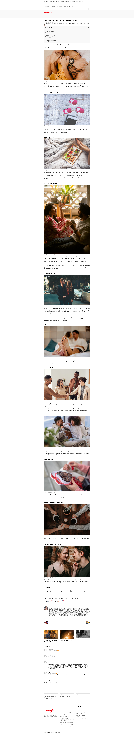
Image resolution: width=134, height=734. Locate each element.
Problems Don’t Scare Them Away (51, 39)
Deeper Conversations (49, 31)
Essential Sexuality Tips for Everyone (51, 6)
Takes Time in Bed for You (50, 33)
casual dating (50, 23)
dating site (58, 23)
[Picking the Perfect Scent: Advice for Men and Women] (83, 634)
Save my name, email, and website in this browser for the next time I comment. (58, 696)
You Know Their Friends (50, 35)
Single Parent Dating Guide (69, 3)
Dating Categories (56, 1)
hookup (64, 23)
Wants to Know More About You (51, 36)
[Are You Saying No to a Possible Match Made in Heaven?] (51, 634)
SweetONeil (50, 649)
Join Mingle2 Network (48, 1)
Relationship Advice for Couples (58, 3)
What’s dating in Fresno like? (79, 623)
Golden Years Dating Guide (80, 3)
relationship (74, 23)
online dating (71, 23)
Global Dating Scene (62, 6)
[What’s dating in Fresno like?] (87, 622)
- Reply (58, 650)
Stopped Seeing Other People (51, 40)
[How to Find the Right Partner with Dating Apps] (67, 634)
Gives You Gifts (48, 37)
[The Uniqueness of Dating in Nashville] (46, 622)
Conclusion (47, 41)
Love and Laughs (70, 6)
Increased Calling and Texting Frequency (53, 28)
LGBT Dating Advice (48, 3)
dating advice (54, 23)
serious (78, 23)
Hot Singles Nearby (47, 15)
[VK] (84, 9)
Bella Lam (47, 24)
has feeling (61, 23)
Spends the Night (48, 30)
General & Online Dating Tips (65, 1)
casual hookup (52, 173)
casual (47, 23)
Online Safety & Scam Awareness (77, 1)
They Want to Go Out (49, 32)
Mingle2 (67, 23)
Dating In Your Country (56, 15)
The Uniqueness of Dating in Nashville (56, 623)
